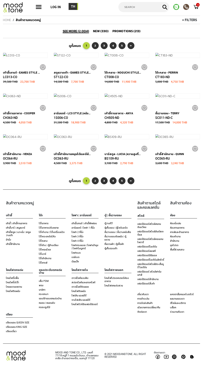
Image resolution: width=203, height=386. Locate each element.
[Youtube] (166, 357)
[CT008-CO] (126, 55)
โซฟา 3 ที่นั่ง (77, 236)
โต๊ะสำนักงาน (45, 258)
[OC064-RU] (25, 136)
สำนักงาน (174, 240)
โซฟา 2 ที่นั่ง (77, 232)
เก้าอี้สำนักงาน (13, 243)
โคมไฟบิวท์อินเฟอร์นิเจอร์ (85, 304)
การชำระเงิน (143, 298)
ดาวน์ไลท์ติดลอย (80, 286)
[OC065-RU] (177, 136)
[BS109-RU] (126, 136)
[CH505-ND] (126, 96)
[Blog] (192, 357)
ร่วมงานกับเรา (177, 311)
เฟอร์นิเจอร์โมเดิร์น (147, 246)
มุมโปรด (174, 245)
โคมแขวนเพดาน (14, 286)
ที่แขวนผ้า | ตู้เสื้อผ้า (114, 243)
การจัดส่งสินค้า (145, 303)
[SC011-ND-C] (177, 96)
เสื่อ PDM (44, 280)
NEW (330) (100, 31)
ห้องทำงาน (175, 236)
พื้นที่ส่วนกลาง (177, 249)
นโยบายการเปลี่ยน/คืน (148, 307)
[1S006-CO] (76, 96)
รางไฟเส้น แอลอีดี (81, 299)
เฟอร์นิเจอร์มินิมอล (147, 255)
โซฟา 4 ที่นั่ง (77, 240)
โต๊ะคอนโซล (45, 249)
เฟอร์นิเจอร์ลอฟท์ (146, 250)
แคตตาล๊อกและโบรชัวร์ (182, 294)
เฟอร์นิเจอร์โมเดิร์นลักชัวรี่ (150, 259)
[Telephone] (188, 7)
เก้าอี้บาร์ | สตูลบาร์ (15, 227)
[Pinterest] (183, 357)
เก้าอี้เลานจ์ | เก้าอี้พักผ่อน (84, 223)
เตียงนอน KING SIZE (16, 326)
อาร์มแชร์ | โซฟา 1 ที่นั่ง (83, 227)
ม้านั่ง (8, 239)
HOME (7, 19)
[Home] (15, 8)
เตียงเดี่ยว (11, 331)
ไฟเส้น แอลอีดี (79, 295)
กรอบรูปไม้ (44, 307)
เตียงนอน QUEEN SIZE (17, 322)
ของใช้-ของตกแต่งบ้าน (50, 298)
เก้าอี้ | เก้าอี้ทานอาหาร (16, 223)
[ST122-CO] (76, 55)
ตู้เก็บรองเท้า (110, 248)
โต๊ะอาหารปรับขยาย (49, 227)
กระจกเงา (43, 294)
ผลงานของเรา (177, 298)
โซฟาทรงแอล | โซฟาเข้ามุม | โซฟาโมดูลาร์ (85, 246)
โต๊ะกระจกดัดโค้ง (47, 236)
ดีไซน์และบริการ (178, 303)
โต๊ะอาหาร (44, 223)
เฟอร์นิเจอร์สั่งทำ (146, 283)
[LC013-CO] (25, 55)
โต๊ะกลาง (43, 240)
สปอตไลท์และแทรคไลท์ (83, 282)
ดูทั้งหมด (75, 45)
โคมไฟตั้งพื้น (12, 277)
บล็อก (173, 307)
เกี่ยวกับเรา (143, 294)
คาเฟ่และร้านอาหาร (179, 232)
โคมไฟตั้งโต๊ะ (12, 282)
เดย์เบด (75, 257)
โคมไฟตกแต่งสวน (113, 285)
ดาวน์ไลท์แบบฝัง (80, 277)
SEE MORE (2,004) (76, 31)
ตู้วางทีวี (108, 223)
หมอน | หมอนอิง (47, 302)
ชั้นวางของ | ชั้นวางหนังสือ (117, 232)
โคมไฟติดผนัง (13, 291)
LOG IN (56, 7)
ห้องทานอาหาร (177, 227)
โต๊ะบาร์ (42, 253)
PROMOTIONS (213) (126, 31)
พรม (41, 285)
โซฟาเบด (76, 252)
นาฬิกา (42, 289)
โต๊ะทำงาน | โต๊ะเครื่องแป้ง (52, 232)
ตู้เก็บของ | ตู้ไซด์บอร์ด (116, 227)
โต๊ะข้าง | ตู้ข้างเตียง (48, 245)
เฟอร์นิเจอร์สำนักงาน (148, 279)
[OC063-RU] (76, 136)
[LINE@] (178, 7)
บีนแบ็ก (75, 261)
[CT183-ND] (177, 55)
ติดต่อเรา (142, 311)
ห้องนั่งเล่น (175, 223)
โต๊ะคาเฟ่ (43, 262)
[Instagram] (175, 357)
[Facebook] (158, 357)
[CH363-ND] (25, 96)
